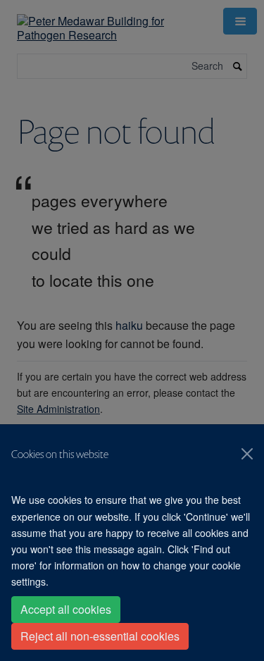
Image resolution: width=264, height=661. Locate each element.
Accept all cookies (65, 609)
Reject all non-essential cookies (100, 636)
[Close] (247, 454)
